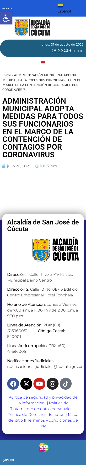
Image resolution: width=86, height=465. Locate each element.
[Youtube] (39, 384)
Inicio (6, 75)
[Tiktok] (66, 384)
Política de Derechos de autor (36, 414)
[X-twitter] (26, 384)
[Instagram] (53, 384)
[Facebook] (13, 384)
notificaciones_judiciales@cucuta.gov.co (45, 366)
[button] (6, 18)
